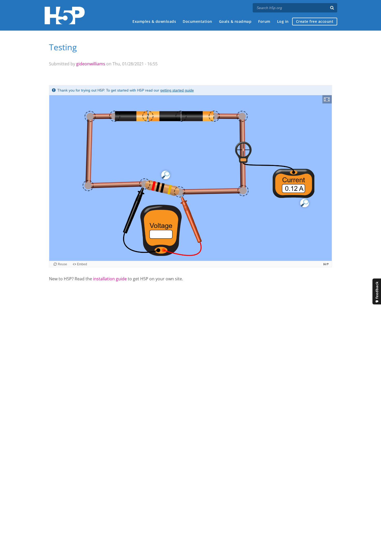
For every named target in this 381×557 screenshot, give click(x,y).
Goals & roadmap (235, 21)
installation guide (110, 279)
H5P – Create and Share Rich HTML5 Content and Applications (65, 15)
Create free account (315, 21)
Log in (283, 21)
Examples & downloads (154, 21)
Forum (264, 21)
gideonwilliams (90, 64)
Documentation (197, 21)
